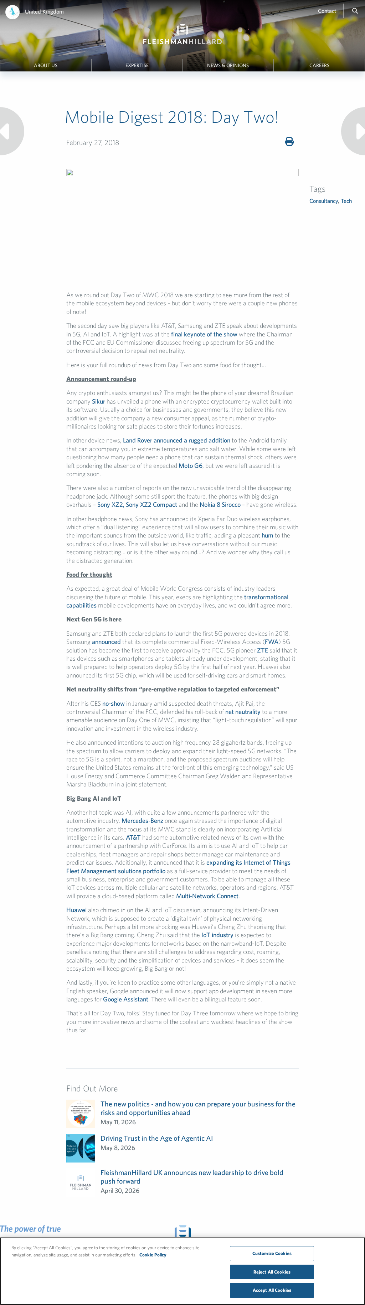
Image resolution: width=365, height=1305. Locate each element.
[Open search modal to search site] (355, 11)
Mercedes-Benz (142, 820)
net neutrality (243, 711)
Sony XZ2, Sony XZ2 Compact (137, 504)
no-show (113, 703)
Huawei (76, 910)
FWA (271, 641)
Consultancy (323, 201)
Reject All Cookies (272, 1272)
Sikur (98, 401)
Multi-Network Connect (207, 896)
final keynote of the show (204, 334)
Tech (346, 201)
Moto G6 (190, 465)
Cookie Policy (152, 1255)
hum (267, 535)
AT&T (133, 837)
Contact (327, 11)
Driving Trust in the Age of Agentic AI (157, 1138)
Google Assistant (125, 999)
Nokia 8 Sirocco (220, 504)
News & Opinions (228, 65)
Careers (319, 65)
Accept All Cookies (272, 1290)
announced (106, 641)
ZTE (262, 650)
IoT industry (217, 935)
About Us (45, 65)
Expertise (137, 65)
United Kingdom (44, 11)
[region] (182, 1271)
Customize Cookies (272, 1253)
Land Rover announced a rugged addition (176, 440)
